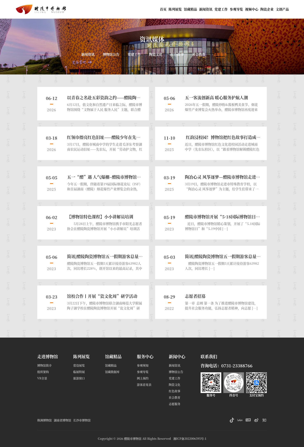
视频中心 (251, 9)
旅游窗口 (79, 378)
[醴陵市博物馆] (42, 6)
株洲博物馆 (44, 420)
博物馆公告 (111, 54)
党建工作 (221, 9)
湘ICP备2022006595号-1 (189, 438)
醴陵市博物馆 (132, 438)
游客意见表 (144, 384)
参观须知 (142, 365)
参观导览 (236, 9)
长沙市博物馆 (82, 420)
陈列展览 (175, 9)
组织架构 (43, 372)
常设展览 (79, 365)
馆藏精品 (190, 9)
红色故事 (177, 54)
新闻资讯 (205, 9)
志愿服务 (220, 54)
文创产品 (282, 9)
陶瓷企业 (267, 9)
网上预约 (142, 378)
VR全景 (42, 378)
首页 (163, 9)
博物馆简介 (44, 365)
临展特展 (79, 372)
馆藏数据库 (112, 372)
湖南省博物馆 (62, 420)
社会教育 (198, 54)
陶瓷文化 (155, 54)
